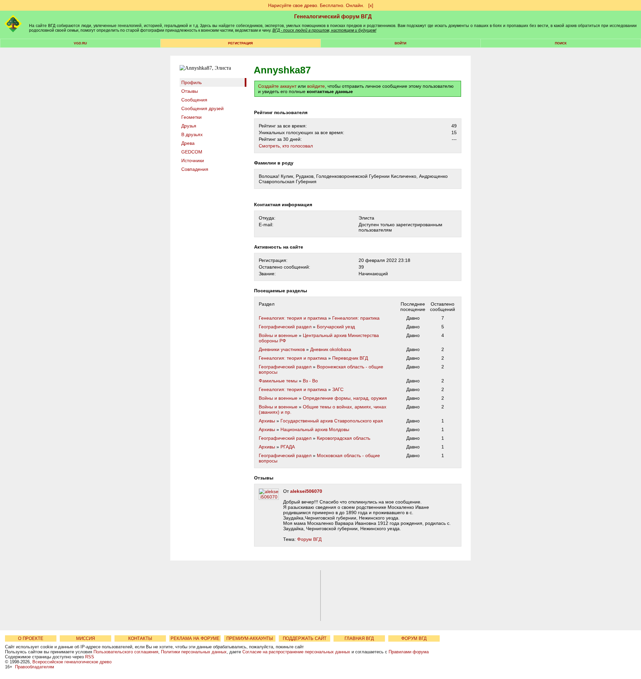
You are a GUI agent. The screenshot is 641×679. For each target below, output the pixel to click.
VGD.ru (80, 43)
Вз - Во (310, 380)
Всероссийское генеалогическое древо (72, 661)
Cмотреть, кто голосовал (286, 145)
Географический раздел (285, 326)
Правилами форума (409, 651)
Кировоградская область (343, 438)
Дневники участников (282, 349)
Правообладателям (34, 666)
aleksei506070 (306, 491)
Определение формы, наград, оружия (345, 398)
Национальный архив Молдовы (314, 429)
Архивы (267, 420)
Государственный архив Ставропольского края (331, 420)
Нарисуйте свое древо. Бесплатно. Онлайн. (316, 5)
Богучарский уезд (336, 326)
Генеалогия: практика (356, 318)
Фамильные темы (278, 380)
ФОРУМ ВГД (414, 638)
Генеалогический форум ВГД (333, 16)
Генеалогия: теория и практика (293, 318)
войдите (316, 86)
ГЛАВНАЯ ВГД (359, 638)
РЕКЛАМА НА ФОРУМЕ (195, 638)
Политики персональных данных (194, 651)
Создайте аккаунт (277, 86)
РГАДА (287, 446)
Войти (400, 43)
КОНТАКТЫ (140, 638)
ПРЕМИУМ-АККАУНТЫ (249, 638)
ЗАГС (338, 389)
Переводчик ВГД (350, 358)
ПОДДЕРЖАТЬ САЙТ (305, 638)
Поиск (561, 43)
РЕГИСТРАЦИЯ (240, 43)
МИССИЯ (85, 638)
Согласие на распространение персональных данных (296, 651)
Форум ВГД (309, 539)
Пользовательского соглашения (125, 651)
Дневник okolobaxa (330, 349)
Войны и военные (278, 335)
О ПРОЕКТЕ (30, 638)
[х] (370, 5)
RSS (89, 656)
